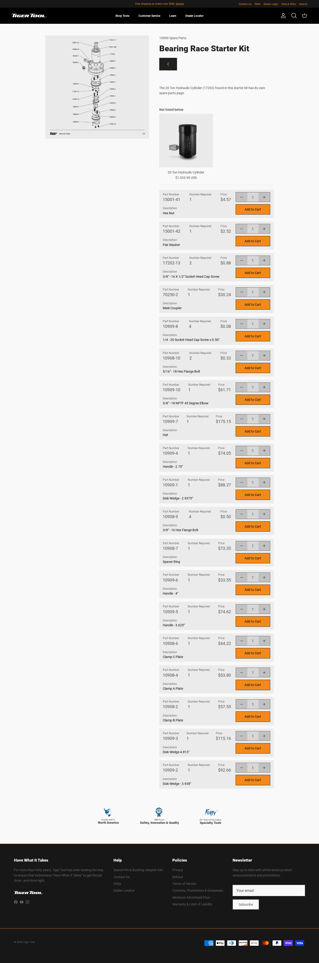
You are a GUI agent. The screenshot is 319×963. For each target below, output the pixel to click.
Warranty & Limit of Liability (192, 904)
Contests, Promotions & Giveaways (197, 890)
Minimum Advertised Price (191, 897)
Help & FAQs (288, 4)
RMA (257, 4)
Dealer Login (271, 4)
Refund (177, 877)
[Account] (282, 15)
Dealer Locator (194, 15)
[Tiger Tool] (29, 15)
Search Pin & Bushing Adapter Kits (138, 870)
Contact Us (245, 4)
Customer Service (149, 15)
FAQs (117, 883)
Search (303, 4)
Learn (172, 15)
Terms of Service (184, 883)
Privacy (177, 870)
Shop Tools (122, 15)
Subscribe (246, 904)
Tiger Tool (29, 942)
